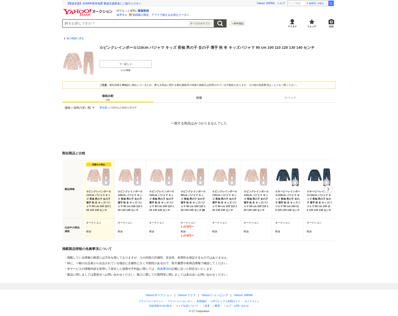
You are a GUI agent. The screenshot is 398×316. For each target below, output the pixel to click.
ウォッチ (311, 26)
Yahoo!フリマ (187, 295)
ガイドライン (251, 301)
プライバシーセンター (180, 301)
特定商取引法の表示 (160, 305)
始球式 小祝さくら (318, 3)
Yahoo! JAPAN (265, 3)
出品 (331, 26)
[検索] (331, 3)
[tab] (107, 97)
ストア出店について (187, 305)
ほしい (128, 64)
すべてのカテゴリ (200, 23)
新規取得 (143, 10)
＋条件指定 (237, 23)
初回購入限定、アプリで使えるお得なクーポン (161, 14)
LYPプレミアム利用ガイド (225, 301)
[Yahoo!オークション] (88, 10)
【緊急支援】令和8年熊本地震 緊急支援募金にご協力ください (103, 3)
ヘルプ (281, 3)
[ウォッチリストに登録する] (106, 182)
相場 (199, 97)
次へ (328, 189)
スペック (290, 97)
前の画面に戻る (75, 38)
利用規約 (202, 301)
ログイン (121, 14)
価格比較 (108, 97)
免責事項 (163, 268)
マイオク (292, 26)
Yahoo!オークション (159, 295)
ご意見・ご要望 (211, 305)
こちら (275, 85)
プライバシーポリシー (151, 301)
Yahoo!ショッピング (214, 295)
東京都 (103, 107)
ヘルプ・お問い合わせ (236, 305)
